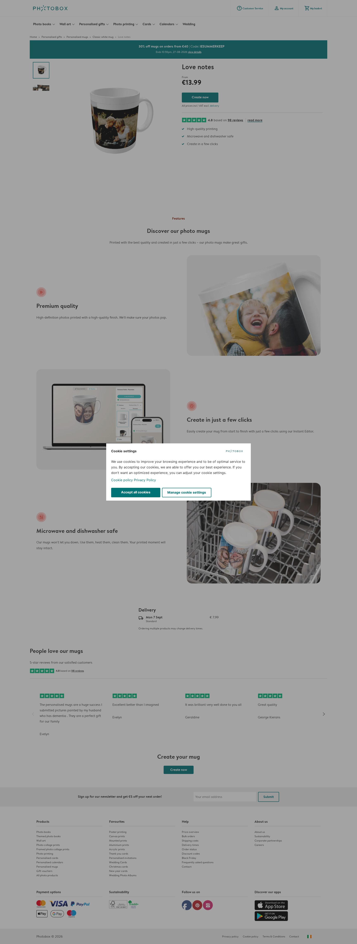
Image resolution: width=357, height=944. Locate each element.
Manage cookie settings (186, 492)
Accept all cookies (135, 492)
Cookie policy (122, 480)
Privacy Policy (145, 480)
